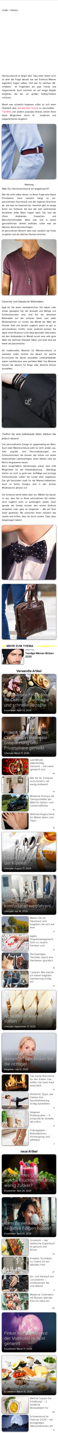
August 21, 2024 (22, 868)
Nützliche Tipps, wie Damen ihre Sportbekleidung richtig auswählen (41, 1098)
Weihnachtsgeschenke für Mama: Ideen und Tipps (43, 817)
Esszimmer (9, 710)
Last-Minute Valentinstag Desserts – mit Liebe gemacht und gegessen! (42, 766)
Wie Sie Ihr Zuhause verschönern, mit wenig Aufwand (41, 781)
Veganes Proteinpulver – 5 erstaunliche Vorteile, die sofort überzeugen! (42, 1119)
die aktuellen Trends (28, 108)
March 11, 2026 (21, 753)
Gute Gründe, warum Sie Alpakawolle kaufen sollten (28, 1016)
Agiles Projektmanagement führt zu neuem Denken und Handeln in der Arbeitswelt (41, 944)
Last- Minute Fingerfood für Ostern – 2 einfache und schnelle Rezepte (27, 700)
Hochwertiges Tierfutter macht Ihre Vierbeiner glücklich (41, 957)
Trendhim (6, 111)
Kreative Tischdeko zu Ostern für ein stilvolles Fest (41, 1261)
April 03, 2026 (24, 710)
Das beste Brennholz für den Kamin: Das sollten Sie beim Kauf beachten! (42, 1080)
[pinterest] (6, 127)
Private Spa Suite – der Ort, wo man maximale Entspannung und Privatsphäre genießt (26, 740)
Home (5, 10)
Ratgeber (9, 1069)
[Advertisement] (29, 42)
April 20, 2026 (24, 1233)
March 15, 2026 (24, 1391)
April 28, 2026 (24, 1190)
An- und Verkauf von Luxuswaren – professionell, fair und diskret (42, 1281)
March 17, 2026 (24, 1348)
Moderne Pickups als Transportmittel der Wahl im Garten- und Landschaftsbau (42, 800)
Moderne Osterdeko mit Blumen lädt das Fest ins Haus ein (41, 1298)
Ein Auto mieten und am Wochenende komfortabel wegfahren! (27, 901)
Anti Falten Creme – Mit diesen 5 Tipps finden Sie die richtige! (28, 1059)
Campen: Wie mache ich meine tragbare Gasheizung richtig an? (42, 977)
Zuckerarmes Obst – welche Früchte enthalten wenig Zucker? (29, 1180)
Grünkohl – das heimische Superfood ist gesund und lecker (42, 1245)
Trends (14, 10)
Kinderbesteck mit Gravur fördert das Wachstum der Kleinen (28, 858)
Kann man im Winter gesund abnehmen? (23, 1383)
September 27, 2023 (25, 1026)
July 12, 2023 (21, 1069)
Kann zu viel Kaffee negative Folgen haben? (27, 1225)
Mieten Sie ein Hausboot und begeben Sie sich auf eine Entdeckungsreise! (42, 924)
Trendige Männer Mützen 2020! (39, 655)
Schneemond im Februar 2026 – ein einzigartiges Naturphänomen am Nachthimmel (41, 1423)
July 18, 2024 (21, 911)
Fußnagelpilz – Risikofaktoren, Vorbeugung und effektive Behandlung (40, 1137)
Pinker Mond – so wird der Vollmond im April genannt (25, 1338)
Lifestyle (8, 753)
